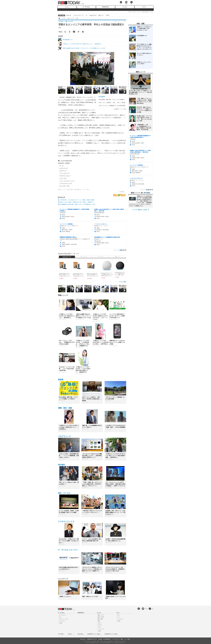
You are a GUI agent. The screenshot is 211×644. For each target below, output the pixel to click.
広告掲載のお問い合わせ (92, 639)
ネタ (60, 617)
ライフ (144, 7)
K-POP (107, 15)
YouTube (146, 608)
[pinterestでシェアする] (78, 32)
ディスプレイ (100, 256)
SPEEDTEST (105, 7)
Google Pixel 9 (92, 15)
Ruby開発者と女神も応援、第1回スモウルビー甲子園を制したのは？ (78, 204)
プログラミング (64, 436)
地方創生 (61, 465)
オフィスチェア (83, 256)
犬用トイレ (117, 256)
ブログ (99, 627)
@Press (70, 634)
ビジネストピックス (66, 521)
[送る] (74, 32)
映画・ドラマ (101, 615)
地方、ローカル (64, 493)
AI (86, 15)
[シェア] (69, 32)
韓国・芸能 (100, 619)
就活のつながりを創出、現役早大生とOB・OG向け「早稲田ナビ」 (77, 202)
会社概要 (100, 639)
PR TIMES (61, 634)
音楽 (99, 621)
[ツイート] (65, 32)
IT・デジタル (86, 7)
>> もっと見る (122, 281)
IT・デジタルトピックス (68, 550)
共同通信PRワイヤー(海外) (111, 634)
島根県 (102, 96)
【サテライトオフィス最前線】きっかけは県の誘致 (112, 105)
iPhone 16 (68, 15)
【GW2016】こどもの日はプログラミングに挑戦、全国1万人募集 (77, 200)
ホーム (67, 7)
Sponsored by (116, 250)
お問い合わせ (83, 639)
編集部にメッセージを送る (120, 108)
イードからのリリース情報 (117, 639)
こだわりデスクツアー (78, 15)
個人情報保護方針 (107, 639)
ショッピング (62, 621)
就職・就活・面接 (65, 408)
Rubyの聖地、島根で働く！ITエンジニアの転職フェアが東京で (115, 99)
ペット (118, 617)
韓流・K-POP (101, 617)
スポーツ (100, 623)
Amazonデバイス (67, 257)
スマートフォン (62, 615)
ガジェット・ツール (63, 619)
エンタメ (124, 7)
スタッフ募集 (127, 639)
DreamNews (80, 634)
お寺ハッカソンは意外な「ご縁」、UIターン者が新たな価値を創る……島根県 (119, 102)
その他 (60, 623)
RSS (152, 608)
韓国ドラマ (101, 15)
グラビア (100, 625)
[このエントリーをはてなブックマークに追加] (83, 32)
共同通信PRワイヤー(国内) (93, 634)
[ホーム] (59, 18)
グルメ (118, 615)
